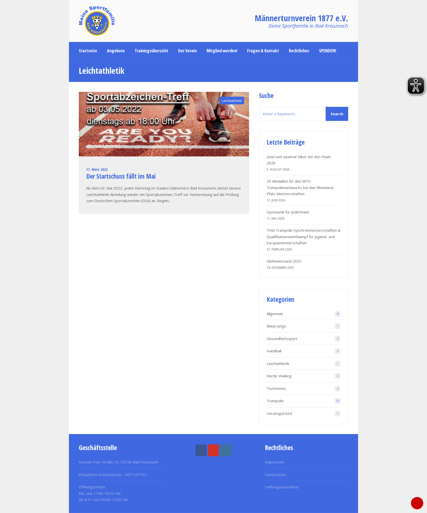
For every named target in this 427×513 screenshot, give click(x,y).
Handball (274, 350)
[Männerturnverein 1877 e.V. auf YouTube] (213, 450)
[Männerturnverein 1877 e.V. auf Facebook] (201, 450)
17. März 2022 (96, 169)
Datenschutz (275, 474)
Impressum (274, 461)
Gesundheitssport (282, 338)
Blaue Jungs (276, 325)
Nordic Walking (279, 375)
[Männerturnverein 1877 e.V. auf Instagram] (226, 450)
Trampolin (275, 400)
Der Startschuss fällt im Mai (121, 176)
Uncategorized (279, 413)
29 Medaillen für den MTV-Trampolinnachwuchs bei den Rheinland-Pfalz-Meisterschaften (300, 187)
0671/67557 (136, 474)
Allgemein (275, 313)
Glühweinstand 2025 (284, 261)
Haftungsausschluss (282, 486)
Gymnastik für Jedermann (288, 211)
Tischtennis (276, 388)
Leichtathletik (232, 100)
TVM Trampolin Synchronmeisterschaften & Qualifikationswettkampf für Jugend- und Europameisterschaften (304, 236)
